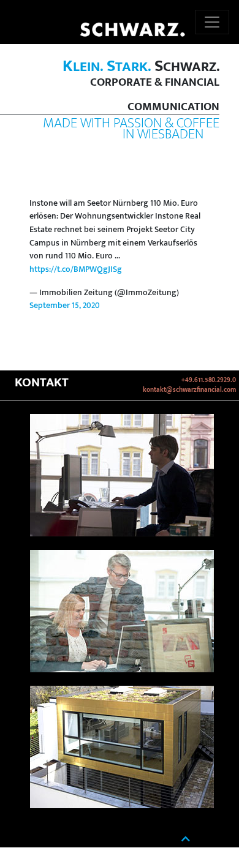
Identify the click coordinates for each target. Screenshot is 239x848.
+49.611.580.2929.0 (208, 380)
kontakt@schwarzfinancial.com (189, 390)
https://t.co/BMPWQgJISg (75, 269)
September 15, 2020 (64, 305)
